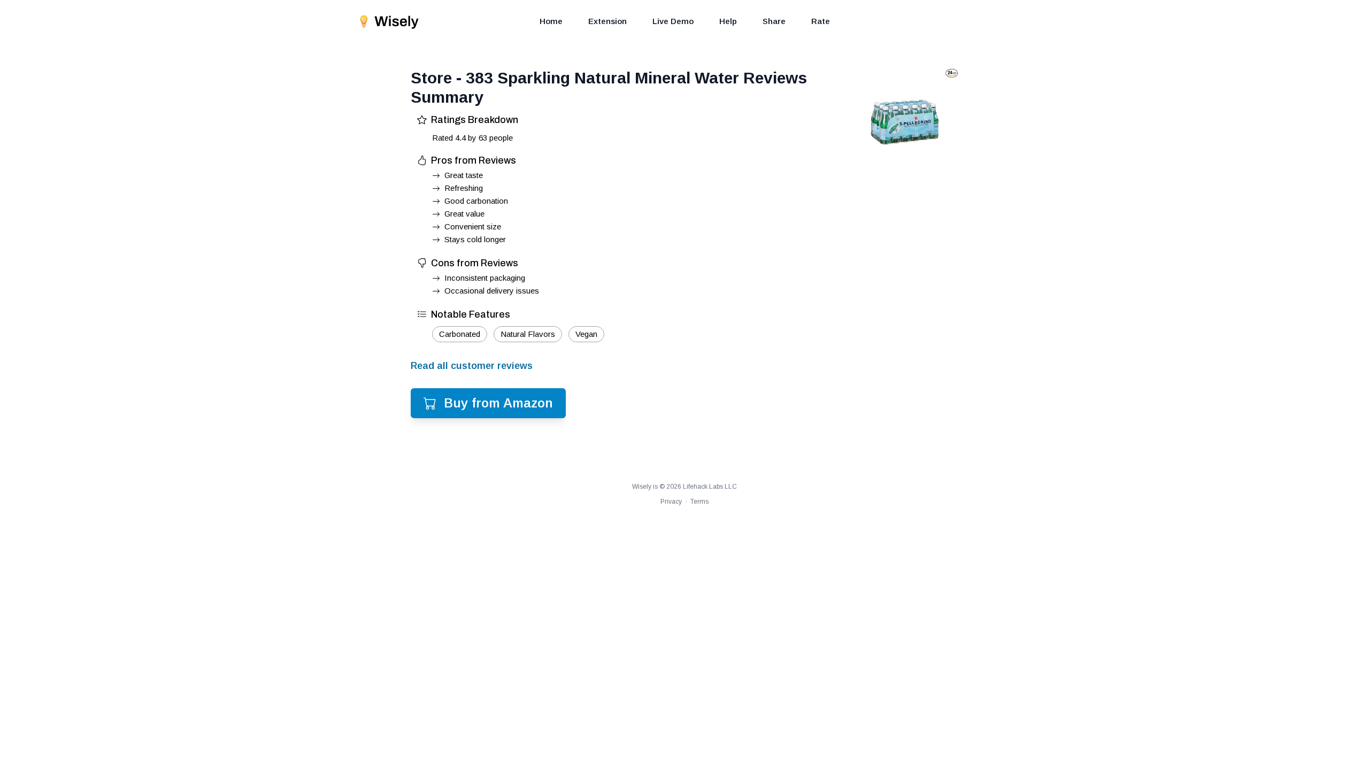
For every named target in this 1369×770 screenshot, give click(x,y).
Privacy (671, 501)
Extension (607, 21)
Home (551, 21)
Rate (820, 21)
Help (728, 21)
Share (774, 21)
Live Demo (673, 21)
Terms (699, 501)
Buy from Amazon (498, 403)
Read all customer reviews (472, 365)
